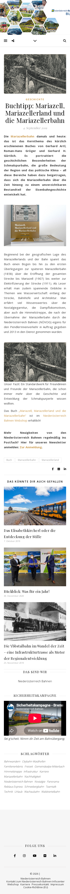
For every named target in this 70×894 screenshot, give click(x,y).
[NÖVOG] (35, 17)
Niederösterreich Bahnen (35, 681)
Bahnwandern (12, 761)
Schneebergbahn (34, 786)
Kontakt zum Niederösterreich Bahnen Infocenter (35, 881)
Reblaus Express (13, 786)
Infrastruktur (31, 771)
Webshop (13, 884)
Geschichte (35, 99)
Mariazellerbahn (22, 136)
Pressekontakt (40, 884)
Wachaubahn (31, 791)
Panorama (53, 781)
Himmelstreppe (13, 771)
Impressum (57, 884)
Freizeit (28, 766)
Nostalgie (39, 781)
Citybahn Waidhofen (33, 761)
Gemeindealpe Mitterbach (49, 766)
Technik (8, 791)
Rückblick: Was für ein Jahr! (26, 591)
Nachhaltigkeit (32, 776)
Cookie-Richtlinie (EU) (35, 887)
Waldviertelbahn (50, 791)
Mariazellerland (50, 460)
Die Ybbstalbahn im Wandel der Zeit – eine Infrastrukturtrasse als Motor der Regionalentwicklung (34, 652)
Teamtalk (51, 786)
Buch (9, 460)
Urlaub (18, 791)
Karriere (44, 771)
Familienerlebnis (13, 766)
